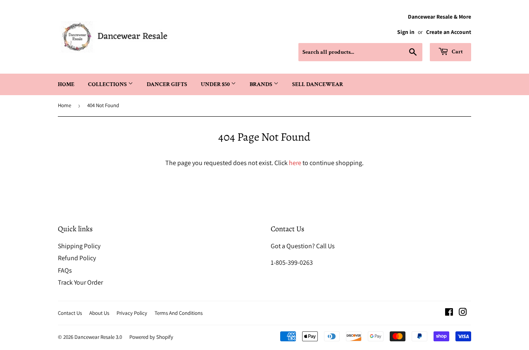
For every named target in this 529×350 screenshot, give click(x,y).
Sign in (406, 32)
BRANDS (262, 84)
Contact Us (70, 312)
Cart (456, 51)
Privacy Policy (132, 312)
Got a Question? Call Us (303, 246)
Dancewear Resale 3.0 (98, 336)
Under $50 (216, 84)
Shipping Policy (79, 246)
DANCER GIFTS (167, 84)
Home (66, 84)
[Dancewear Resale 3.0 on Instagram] (463, 313)
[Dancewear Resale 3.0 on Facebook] (449, 313)
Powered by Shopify (151, 336)
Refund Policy (77, 258)
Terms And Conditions (179, 312)
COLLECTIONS (108, 84)
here (295, 162)
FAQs (65, 270)
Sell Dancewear (317, 84)
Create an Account (448, 32)
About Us (99, 312)
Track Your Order (80, 282)
